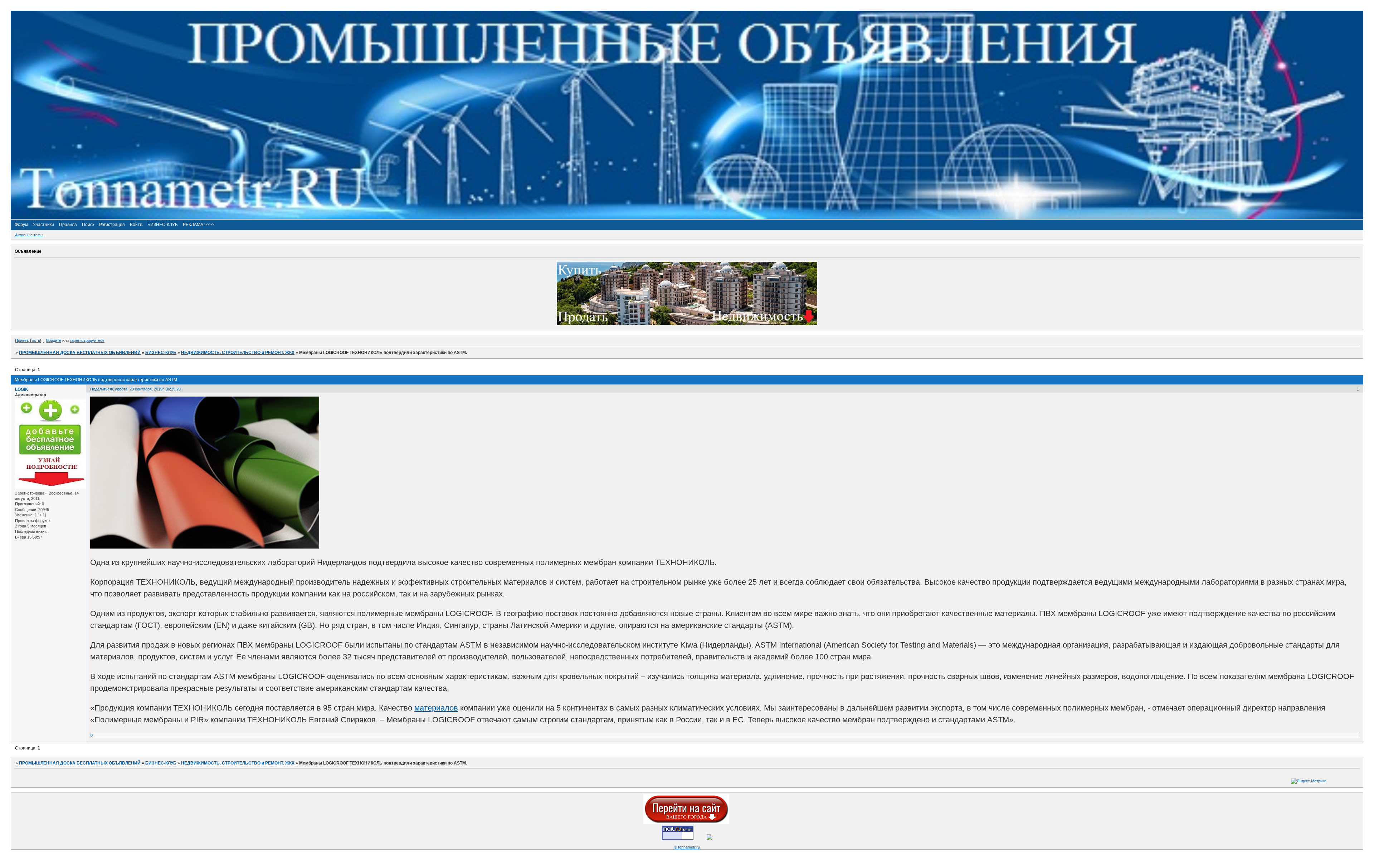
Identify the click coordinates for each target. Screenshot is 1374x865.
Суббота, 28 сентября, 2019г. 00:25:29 (146, 389)
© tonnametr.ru (687, 847)
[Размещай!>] (687, 323)
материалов (436, 707)
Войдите (53, 340)
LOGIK (21, 389)
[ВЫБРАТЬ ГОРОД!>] (686, 822)
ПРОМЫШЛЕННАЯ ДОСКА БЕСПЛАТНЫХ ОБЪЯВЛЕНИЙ (80, 352)
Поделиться (101, 389)
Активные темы (29, 235)
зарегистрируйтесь (87, 340)
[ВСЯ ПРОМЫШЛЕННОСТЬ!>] (687, 217)
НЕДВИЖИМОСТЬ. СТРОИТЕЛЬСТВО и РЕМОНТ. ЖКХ (237, 352)
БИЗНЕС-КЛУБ (160, 352)
